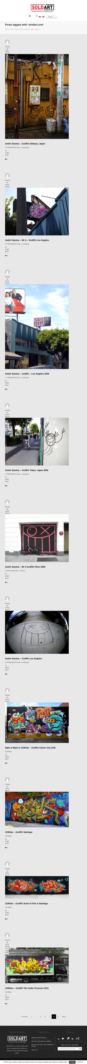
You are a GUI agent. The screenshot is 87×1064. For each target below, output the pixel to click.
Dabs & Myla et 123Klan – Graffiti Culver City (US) (30, 748)
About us (34, 1050)
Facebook (59, 1037)
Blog (32, 29)
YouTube (67, 1037)
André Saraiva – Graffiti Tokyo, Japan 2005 (26, 470)
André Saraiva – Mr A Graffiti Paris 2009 (25, 567)
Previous (25, 1016)
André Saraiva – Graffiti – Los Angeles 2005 (27, 374)
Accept (72, 1062)
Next (64, 1016)
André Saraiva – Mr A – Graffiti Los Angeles (27, 240)
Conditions (80, 1062)
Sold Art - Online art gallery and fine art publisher (17, 29)
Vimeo (79, 1037)
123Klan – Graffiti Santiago (18, 832)
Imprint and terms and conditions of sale (42, 1045)
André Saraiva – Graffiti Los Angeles (23, 658)
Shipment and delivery (38, 1037)
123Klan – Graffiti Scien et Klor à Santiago (26, 903)
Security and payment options (41, 1041)
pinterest (75, 1037)
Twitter (71, 1037)
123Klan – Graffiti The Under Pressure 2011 (27, 988)
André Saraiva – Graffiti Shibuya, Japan (25, 144)
